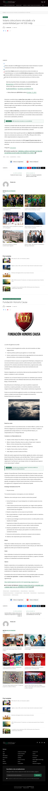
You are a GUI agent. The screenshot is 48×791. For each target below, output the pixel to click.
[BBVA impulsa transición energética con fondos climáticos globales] (35, 218)
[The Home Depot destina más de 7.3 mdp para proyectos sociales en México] (13, 677)
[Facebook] (4, 64)
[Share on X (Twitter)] (6, 31)
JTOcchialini (13, 147)
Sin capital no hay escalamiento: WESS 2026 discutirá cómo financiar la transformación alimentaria (25, 287)
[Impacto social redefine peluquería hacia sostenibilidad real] (13, 200)
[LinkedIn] (4, 69)
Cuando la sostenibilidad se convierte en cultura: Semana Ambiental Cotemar (33, 209)
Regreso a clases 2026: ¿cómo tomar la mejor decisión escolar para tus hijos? (27, 265)
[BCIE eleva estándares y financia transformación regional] (13, 236)
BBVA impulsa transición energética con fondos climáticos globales (33, 227)
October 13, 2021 (32, 92)
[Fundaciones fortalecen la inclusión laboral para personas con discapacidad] (35, 659)
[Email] (4, 75)
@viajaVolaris (10, 84)
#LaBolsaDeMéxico (11, 88)
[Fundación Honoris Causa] (24, 324)
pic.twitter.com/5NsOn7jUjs (25, 88)
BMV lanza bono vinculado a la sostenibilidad (22, 121)
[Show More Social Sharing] (10, 31)
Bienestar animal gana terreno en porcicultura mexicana (23, 272)
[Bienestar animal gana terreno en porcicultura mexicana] (6, 274)
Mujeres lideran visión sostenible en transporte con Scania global (13, 227)
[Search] (42, 2)
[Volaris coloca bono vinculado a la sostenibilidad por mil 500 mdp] (24, 46)
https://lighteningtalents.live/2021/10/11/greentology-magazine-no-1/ (21, 582)
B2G (43, 5)
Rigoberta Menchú (6, 594)
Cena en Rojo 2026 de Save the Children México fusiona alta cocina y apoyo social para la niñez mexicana (35, 687)
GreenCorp (19, 5)
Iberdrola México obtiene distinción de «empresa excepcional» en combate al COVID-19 (13, 614)
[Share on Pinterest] (8, 31)
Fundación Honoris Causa (16, 175)
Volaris (18, 156)
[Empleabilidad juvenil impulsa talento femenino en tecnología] (35, 640)
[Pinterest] (4, 72)
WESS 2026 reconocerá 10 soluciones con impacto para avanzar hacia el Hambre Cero (28, 280)
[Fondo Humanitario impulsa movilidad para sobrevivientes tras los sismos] (13, 659)
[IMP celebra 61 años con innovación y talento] (6, 260)
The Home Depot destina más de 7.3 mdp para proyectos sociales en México (13, 686)
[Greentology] (9, 2)
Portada (4, 12)
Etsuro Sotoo (31, 591)
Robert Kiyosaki (15, 594)
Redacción (9, 27)
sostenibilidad (13, 156)
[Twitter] (4, 66)
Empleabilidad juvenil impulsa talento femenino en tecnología (35, 648)
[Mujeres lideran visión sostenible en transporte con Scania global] (13, 218)
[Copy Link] (4, 78)
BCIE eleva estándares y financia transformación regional (10, 245)
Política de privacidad (35, 778)
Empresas (5, 17)
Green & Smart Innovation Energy (32, 5)
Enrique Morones (24, 591)
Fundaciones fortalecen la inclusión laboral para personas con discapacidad (34, 668)
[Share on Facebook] (4, 31)
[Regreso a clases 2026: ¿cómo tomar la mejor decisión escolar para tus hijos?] (6, 267)
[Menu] (44, 2)
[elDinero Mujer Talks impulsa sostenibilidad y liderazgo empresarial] (35, 236)
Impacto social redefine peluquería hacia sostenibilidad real (11, 209)
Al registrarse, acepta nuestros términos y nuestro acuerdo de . (23, 778)
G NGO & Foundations (9, 5)
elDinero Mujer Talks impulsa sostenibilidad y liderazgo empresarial (34, 245)
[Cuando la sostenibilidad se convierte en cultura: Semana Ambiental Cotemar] (35, 200)
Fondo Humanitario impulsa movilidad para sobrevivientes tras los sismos (12, 668)
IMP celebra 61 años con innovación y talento (20, 258)
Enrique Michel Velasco (14, 591)
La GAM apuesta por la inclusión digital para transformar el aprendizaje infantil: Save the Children (12, 649)
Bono (8, 156)
